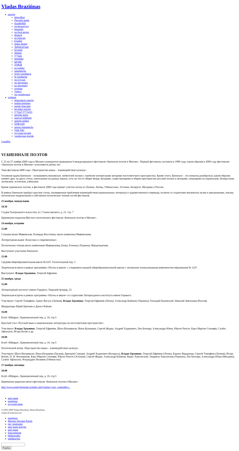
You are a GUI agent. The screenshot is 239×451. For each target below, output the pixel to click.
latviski (18, 61)
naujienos (13, 401)
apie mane (13, 398)
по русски (19, 79)
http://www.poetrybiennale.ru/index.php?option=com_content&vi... (35, 387)
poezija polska (21, 120)
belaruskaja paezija (24, 100)
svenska (18, 88)
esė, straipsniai (15, 424)
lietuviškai (19, 17)
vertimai (12, 97)
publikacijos (14, 438)
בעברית (18, 55)
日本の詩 (19, 124)
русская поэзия (22, 133)
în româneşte (20, 76)
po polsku (19, 68)
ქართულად (21, 47)
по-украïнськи (22, 94)
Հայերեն (20, 23)
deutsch (18, 35)
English (18, 41)
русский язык (15, 404)
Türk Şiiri (19, 130)
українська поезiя (23, 136)
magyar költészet (23, 118)
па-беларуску (21, 26)
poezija (11, 14)
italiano (18, 53)
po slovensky (21, 85)
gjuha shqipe (20, 44)
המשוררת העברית (23, 112)
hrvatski (18, 50)
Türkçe (18, 91)
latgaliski (18, 58)
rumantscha (20, 71)
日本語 (18, 64)
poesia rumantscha (23, 127)
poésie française (22, 106)
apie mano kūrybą (17, 427)
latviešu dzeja (21, 115)
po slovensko (21, 82)
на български (21, 32)
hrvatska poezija (22, 109)
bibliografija (14, 435)
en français (19, 38)
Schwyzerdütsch (22, 74)
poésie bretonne (22, 103)
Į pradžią (5, 141)
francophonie (14, 432)
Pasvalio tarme (21, 20)
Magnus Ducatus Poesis (20, 421)
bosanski (18, 29)
